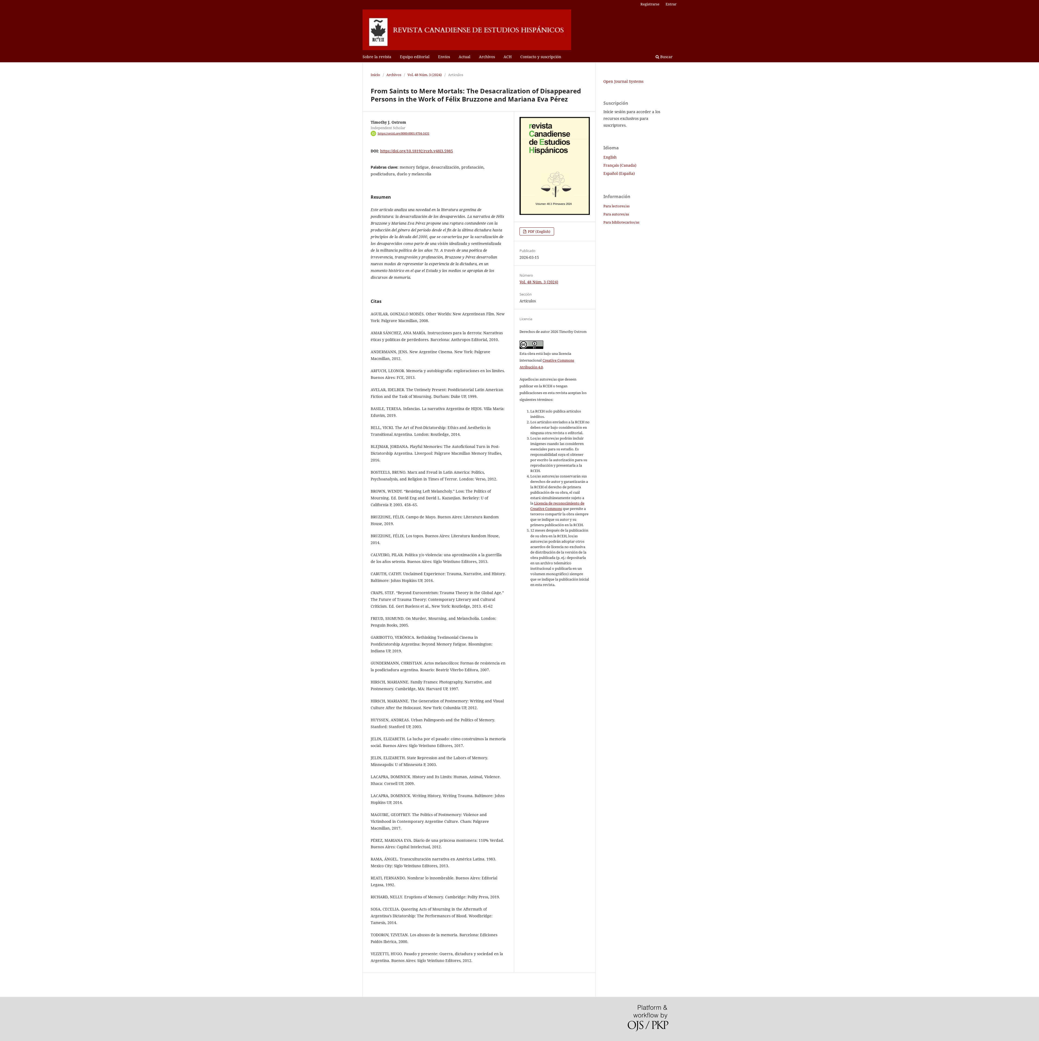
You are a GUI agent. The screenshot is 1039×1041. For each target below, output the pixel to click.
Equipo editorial (414, 56)
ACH (508, 56)
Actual (464, 56)
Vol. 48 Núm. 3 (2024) (424, 74)
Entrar (671, 4)
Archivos (487, 56)
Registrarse (649, 4)
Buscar (666, 56)
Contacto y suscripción (540, 56)
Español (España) (619, 173)
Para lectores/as (616, 206)
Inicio (375, 74)
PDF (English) (538, 231)
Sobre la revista (377, 56)
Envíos (444, 56)
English (610, 157)
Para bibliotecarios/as (621, 222)
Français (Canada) (619, 165)
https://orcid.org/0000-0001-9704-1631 (403, 133)
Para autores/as (616, 214)
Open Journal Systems (623, 81)
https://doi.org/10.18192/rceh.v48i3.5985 (416, 150)
